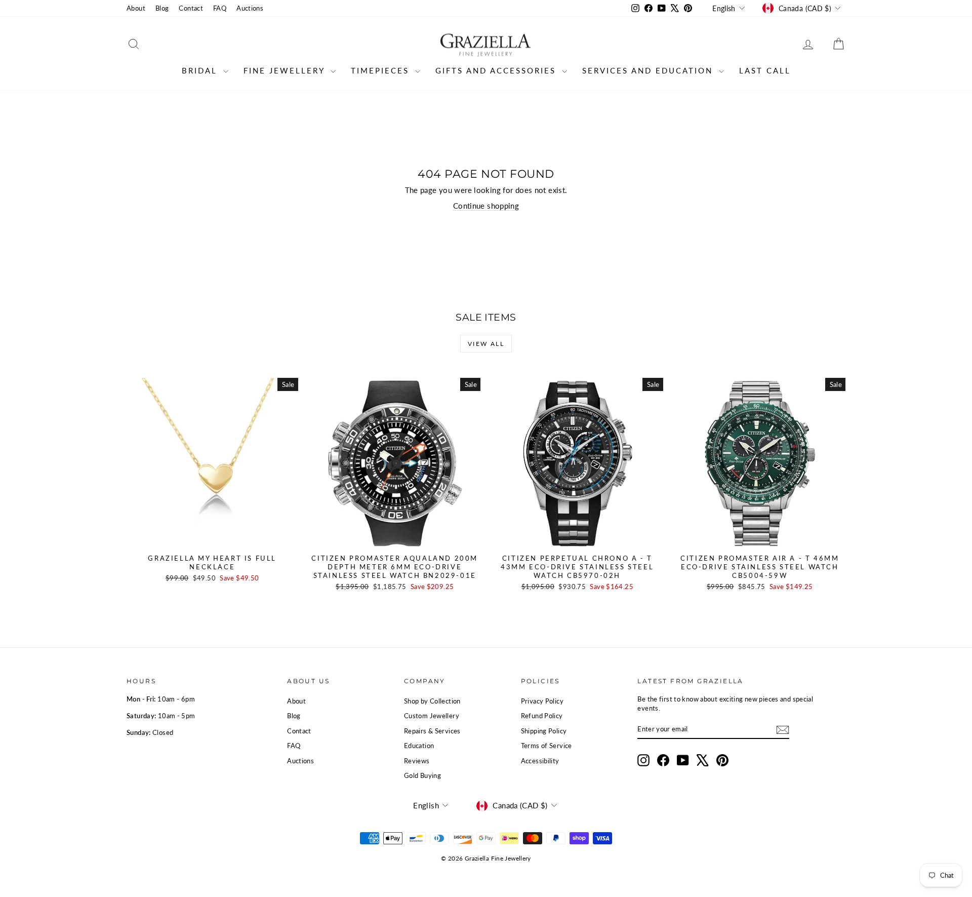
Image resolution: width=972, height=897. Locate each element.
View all (486, 343)
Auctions (249, 8)
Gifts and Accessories (497, 70)
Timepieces (382, 70)
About (136, 8)
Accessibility (540, 761)
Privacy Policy (542, 701)
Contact (191, 8)
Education (419, 746)
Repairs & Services (432, 731)
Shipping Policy (544, 731)
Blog (162, 8)
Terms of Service (546, 746)
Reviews (417, 761)
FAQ (219, 8)
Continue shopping (486, 205)
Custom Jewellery (431, 716)
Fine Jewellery (286, 70)
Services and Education (649, 70)
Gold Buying (422, 775)
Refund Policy (542, 716)
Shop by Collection (432, 701)
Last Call (765, 70)
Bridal (201, 70)
